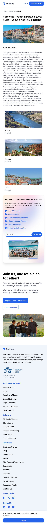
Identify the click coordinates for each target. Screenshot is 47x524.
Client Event (8, 423)
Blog (5, 451)
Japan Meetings (9, 438)
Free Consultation (36, 3)
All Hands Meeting (10, 419)
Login (5, 391)
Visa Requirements (10, 407)
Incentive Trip (8, 427)
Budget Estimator (10, 399)
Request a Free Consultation (16, 300)
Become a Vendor (10, 485)
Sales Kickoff (8, 434)
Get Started (37, 234)
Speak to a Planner (10, 395)
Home (5, 11)
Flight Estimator (9, 403)
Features (6, 474)
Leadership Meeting (11, 431)
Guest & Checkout (10, 477)
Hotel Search (8, 410)
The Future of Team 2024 (13, 462)
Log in (26, 3)
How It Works (8, 481)
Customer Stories (10, 447)
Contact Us (7, 489)
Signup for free (9, 387)
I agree (23, 520)
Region (11, 11)
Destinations (8, 455)
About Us (6, 470)
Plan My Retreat (11, 307)
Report (5, 458)
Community (7, 466)
